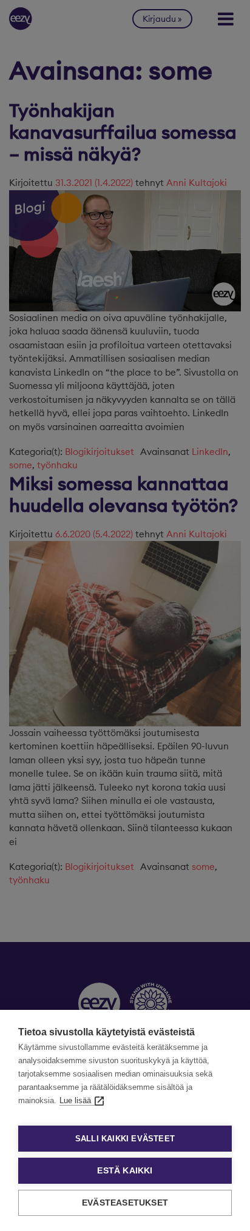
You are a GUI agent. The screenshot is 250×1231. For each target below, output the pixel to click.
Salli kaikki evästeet (125, 1138)
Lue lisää (75, 1100)
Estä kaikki (124, 1170)
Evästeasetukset (125, 1202)
